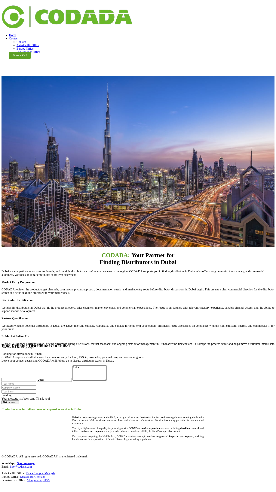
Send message (26, 463)
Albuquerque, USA (38, 480)
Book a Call (20, 55)
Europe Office (25, 48)
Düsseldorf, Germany (32, 476)
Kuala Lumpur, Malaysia (40, 473)
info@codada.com (21, 466)
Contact (21, 41)
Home (12, 35)
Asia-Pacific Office (28, 45)
